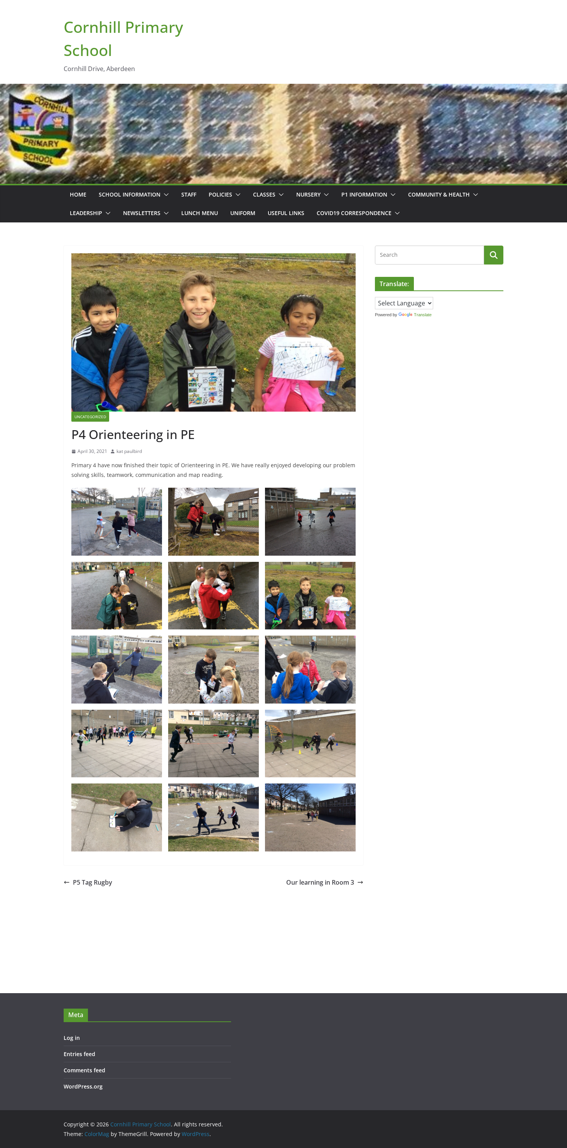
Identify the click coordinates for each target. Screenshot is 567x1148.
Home (78, 194)
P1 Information (364, 194)
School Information (129, 194)
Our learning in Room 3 (320, 882)
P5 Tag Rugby (92, 882)
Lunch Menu (199, 213)
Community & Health (439, 194)
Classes (264, 194)
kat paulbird (129, 451)
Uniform (242, 213)
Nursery (308, 194)
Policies (220, 194)
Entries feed (79, 1054)
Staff (188, 194)
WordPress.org (83, 1086)
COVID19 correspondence (354, 213)
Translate (423, 314)
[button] (164, 194)
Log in (72, 1037)
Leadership (86, 213)
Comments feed (84, 1070)
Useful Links (286, 213)
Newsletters (141, 213)
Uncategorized (90, 416)
